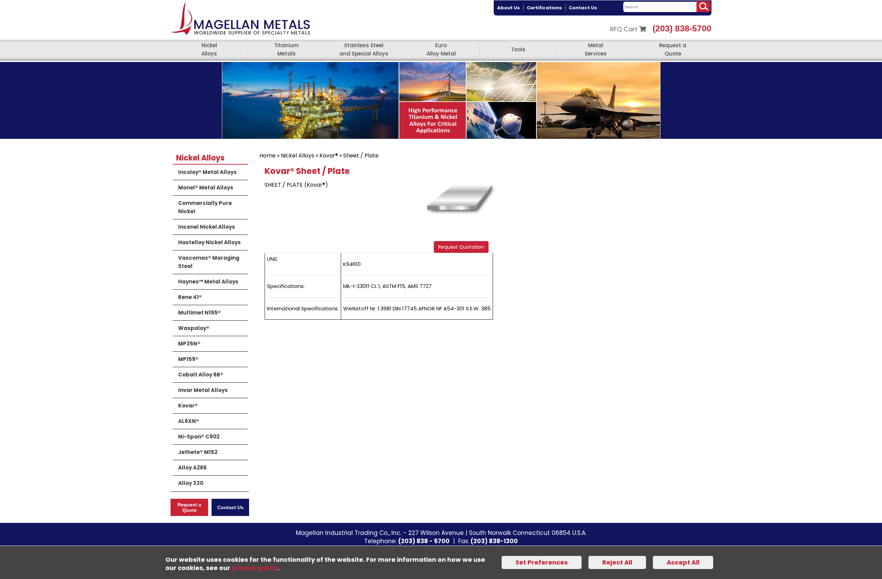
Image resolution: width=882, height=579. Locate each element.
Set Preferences (541, 562)
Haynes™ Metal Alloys (208, 281)
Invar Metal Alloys (203, 390)
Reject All (617, 562)
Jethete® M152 (197, 452)
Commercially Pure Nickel (205, 207)
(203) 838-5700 (682, 28)
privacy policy (254, 568)
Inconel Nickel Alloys (206, 226)
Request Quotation (461, 247)
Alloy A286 (192, 467)
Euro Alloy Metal (441, 49)
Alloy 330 (190, 483)
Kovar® (328, 155)
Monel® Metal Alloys (205, 187)
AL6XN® (188, 421)
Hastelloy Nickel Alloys (209, 242)
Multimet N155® (199, 312)
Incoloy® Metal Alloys (207, 172)
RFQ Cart (624, 29)
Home (267, 155)
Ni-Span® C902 (198, 436)
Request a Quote (672, 49)
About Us (508, 7)
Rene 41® (190, 297)
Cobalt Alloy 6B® (200, 374)
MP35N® (189, 343)
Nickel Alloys (209, 49)
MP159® (188, 359)
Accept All (683, 562)
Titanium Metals (286, 49)
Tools (518, 49)
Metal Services (596, 49)
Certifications (544, 7)
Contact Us (583, 7)
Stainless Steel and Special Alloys (363, 49)
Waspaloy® (193, 328)
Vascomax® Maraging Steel (208, 262)
